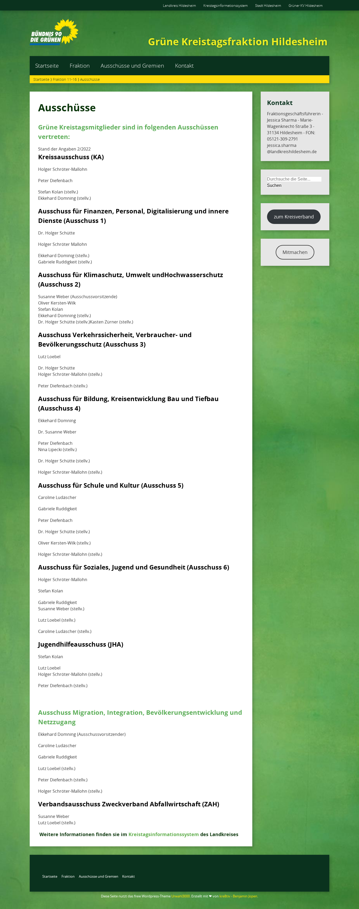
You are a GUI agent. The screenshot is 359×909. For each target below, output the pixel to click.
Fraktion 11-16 (65, 79)
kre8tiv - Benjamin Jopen (238, 896)
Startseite (47, 65)
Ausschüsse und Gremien (132, 65)
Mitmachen (295, 252)
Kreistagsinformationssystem (225, 5)
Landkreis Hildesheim (179, 5)
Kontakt (184, 65)
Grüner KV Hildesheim (305, 5)
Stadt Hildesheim (268, 5)
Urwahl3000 (180, 896)
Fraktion (80, 65)
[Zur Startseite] (54, 44)
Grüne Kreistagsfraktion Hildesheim (237, 41)
